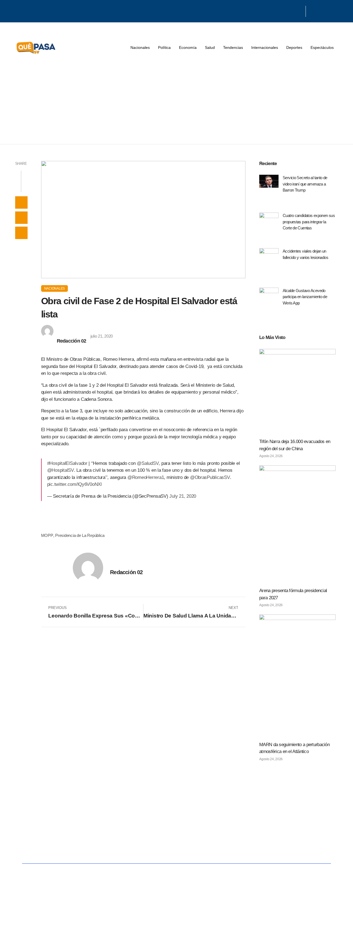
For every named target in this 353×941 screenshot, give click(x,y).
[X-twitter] (292, 10)
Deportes (294, 47)
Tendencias (233, 47)
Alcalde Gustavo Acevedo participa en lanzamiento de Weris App (305, 296)
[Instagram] (299, 10)
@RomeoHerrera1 (145, 477)
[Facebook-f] (285, 10)
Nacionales (140, 47)
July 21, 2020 (182, 496)
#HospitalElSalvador (67, 463)
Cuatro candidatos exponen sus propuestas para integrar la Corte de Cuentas (309, 221)
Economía (188, 47)
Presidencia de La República (80, 535)
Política (164, 47)
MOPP (47, 535)
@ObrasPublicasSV (210, 477)
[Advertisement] (176, 102)
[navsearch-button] (312, 11)
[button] (21, 202)
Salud (210, 47)
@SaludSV (148, 463)
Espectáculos (322, 47)
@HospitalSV (60, 470)
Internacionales (264, 47)
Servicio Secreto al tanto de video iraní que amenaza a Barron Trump (305, 183)
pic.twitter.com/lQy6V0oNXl (74, 484)
